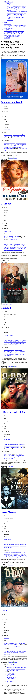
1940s (9, 355)
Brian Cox (6, 340)
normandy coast (8, 145)
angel (8, 670)
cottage (21, 247)
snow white (18, 667)
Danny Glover (15, 36)
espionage (23, 555)
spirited (15, 351)
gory (17, 651)
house (12, 352)
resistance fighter (11, 552)
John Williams (15, 446)
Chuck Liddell (7, 643)
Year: (5, 116)
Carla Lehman (15, 544)
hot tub (23, 669)
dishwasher (16, 670)
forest (19, 555)
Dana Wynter (21, 444)
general (17, 350)
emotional (21, 245)
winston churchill (8, 350)
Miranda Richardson (14, 340)
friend (5, 245)
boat (25, 554)
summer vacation (11, 147)
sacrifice (6, 355)
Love (8, 6)
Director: (6, 127)
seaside (20, 145)
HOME (9, 3)
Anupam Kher (16, 11)
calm (16, 144)
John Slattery (23, 340)
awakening (13, 669)
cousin (11, 143)
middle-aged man (8, 144)
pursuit (19, 354)
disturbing (12, 651)
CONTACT (10, 20)
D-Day (4, 610)
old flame (19, 143)
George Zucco (15, 237)
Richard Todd (14, 444)
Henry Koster (7, 439)
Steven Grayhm (11, 678)
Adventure (13, 7)
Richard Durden (22, 342)
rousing (24, 651)
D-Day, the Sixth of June (14, 412)
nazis (26, 557)
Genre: (5, 106)
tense (17, 554)
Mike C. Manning (13, 644)
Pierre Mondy (10, 682)
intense (20, 350)
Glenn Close (10, 676)
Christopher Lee (19, 13)
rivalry (23, 354)
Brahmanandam (17, 17)
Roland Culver (7, 546)
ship (8, 457)
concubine (23, 667)
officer (5, 554)
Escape (16, 9)
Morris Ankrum (7, 237)
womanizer (6, 143)
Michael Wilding (15, 546)
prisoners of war (12, 250)
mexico (8, 669)
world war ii (19, 250)
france (5, 147)
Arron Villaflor (10, 681)
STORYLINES (7, 24)
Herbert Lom (23, 546)
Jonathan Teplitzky (8, 335)
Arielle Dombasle (8, 135)
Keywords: (6, 140)
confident (13, 554)
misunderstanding (8, 148)
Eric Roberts (10, 11)
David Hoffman (13, 239)
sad (21, 454)
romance (14, 248)
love (5, 458)
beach (23, 145)
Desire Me (6, 203)
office (15, 352)
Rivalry (8, 9)
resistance (12, 557)
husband (23, 244)
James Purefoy (7, 343)
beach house (15, 145)
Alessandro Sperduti (12, 677)
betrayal (21, 248)
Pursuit (8, 7)
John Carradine (15, 14)
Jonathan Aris (21, 343)
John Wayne (24, 11)
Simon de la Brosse (20, 136)
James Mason (22, 544)
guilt (18, 248)
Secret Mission (8, 512)
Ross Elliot (19, 447)
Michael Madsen (11, 13)
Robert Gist (6, 447)
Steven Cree (14, 344)
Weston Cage (22, 643)
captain (9, 454)
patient (5, 244)
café (16, 555)
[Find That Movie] (8, 2)
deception (17, 557)
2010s (12, 9)
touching (9, 245)
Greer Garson (7, 236)
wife (13, 350)
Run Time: (6, 121)
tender (19, 144)
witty (14, 144)
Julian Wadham (14, 342)
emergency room (11, 667)
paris (25, 247)
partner (17, 552)
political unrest (14, 354)
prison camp (16, 247)
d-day (24, 457)
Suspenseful (21, 9)
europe (19, 351)
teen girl (15, 143)
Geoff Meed (17, 646)
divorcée (24, 143)
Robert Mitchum (15, 236)
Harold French (7, 539)
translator (18, 669)
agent (5, 552)
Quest (16, 6)
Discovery (12, 6)
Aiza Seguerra (10, 680)
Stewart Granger (8, 547)
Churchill (6, 307)
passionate (6, 351)
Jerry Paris (22, 446)
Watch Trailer (8, 304)
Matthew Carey (10, 673)
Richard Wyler (13, 447)
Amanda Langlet (17, 135)
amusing (23, 144)
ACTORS (9, 10)
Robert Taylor (7, 444)
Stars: (5, 132)
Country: (6, 111)
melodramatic (15, 245)
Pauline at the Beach (11, 102)
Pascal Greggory (11, 136)
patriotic (11, 351)
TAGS (8, 4)
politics (8, 354)
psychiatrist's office (8, 247)
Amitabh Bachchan (21, 33)
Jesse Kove (6, 644)
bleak (8, 651)
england (9, 352)
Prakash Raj (10, 17)
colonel (5, 454)
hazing (11, 670)
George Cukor (7, 231)
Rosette (5, 137)
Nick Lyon (6, 638)
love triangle (19, 147)
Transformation (22, 6)
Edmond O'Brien (8, 446)
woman (9, 244)
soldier (19, 244)
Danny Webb (14, 343)
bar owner (21, 552)
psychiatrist (14, 244)
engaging (21, 554)
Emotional (23, 7)
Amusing (18, 7)
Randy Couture (14, 643)
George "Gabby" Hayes (18, 15)
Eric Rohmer (7, 129)
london (5, 457)
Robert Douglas (11, 674)
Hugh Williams (7, 544)
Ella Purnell (7, 342)
